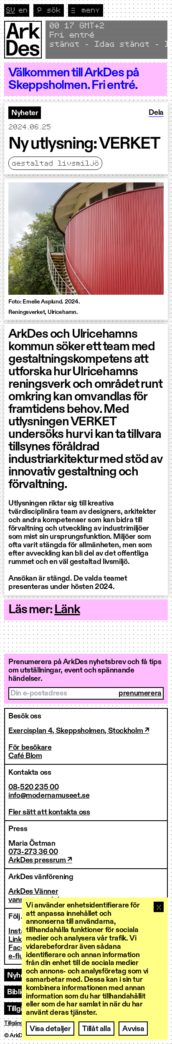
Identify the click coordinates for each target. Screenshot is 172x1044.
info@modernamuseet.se (48, 795)
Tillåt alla (96, 1029)
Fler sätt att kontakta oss (49, 812)
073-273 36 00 (33, 852)
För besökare (30, 747)
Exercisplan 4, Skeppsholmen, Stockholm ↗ (78, 731)
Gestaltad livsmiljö (55, 163)
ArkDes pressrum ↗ (40, 860)
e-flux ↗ (20, 956)
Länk (67, 610)
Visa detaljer (50, 1029)
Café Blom (25, 756)
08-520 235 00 (33, 787)
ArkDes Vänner (33, 891)
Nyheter (24, 113)
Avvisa (133, 1029)
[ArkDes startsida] (23, 39)
